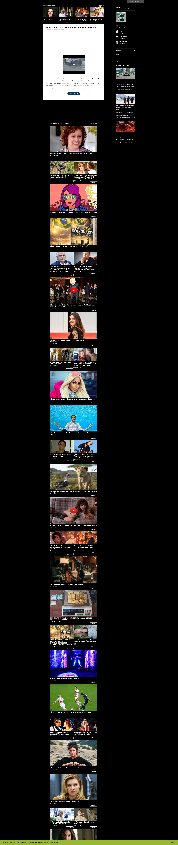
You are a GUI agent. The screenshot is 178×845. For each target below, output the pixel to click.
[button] (46, 32)
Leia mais (73, 93)
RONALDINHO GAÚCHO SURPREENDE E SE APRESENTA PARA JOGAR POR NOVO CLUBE (125, 107)
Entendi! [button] (173, 842)
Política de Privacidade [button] (52, 842)
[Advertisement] (74, 45)
